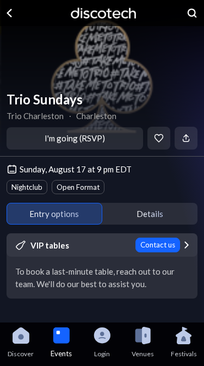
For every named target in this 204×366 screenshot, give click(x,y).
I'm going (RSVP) (75, 138)
